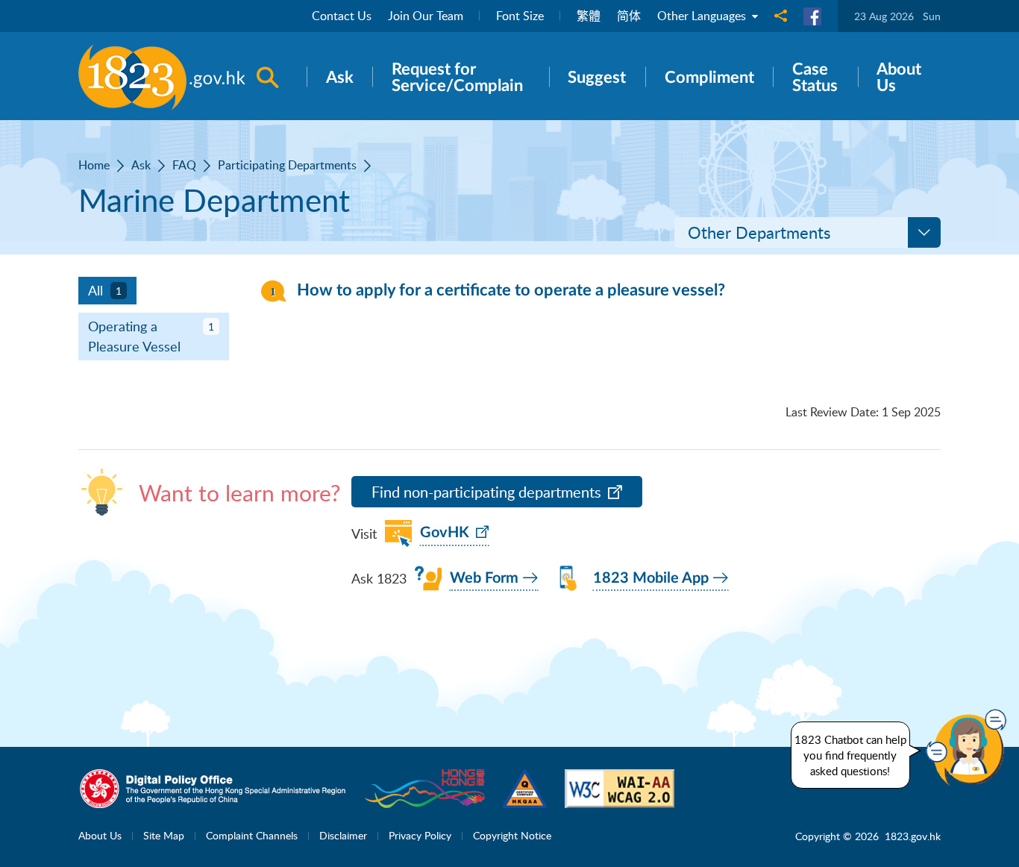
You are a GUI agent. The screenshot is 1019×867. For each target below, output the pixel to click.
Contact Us (341, 15)
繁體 (589, 15)
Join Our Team (425, 15)
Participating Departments (287, 165)
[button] (969, 748)
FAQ (184, 165)
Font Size (520, 15)
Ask (141, 165)
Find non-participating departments (486, 492)
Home (94, 165)
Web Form (484, 578)
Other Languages (703, 15)
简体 (629, 15)
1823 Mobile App (651, 578)
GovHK (444, 532)
